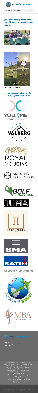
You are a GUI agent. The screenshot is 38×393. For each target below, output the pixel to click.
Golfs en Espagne (12, 363)
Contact (18, 376)
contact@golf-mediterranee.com (18, 344)
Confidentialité (18, 391)
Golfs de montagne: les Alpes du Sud (18, 379)
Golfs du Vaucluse (18, 373)
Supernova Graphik (16, 389)
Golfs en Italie (25, 363)
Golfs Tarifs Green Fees (15, 375)
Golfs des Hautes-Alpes (18, 372)
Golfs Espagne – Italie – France (18, 381)
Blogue (27, 375)
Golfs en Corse (12, 370)
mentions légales (28, 389)
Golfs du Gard (24, 370)
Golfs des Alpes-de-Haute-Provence (18, 367)
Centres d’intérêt (18, 382)
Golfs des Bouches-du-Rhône (18, 369)
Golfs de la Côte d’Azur (24, 364)
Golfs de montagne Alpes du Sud (18, 366)
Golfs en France (9, 364)
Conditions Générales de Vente (18, 378)
